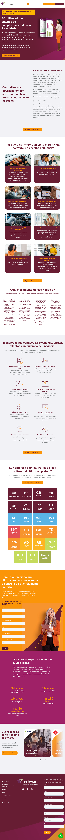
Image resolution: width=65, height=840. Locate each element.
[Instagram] (23, 789)
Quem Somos (5, 781)
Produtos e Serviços (5, 785)
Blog (3, 792)
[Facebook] (28, 789)
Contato (4, 799)
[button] (28, 4)
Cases (4, 789)
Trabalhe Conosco (7, 795)
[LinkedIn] (32, 789)
